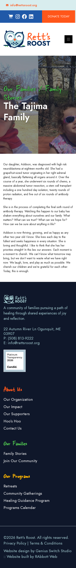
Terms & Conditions (46, 543)
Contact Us (13, 428)
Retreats (10, 486)
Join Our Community (20, 461)
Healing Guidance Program (26, 500)
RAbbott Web (46, 556)
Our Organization (18, 399)
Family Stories (15, 453)
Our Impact (13, 406)
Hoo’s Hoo (12, 421)
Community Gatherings (23, 493)
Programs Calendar (20, 507)
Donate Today (58, 16)
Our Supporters (17, 414)
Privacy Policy (15, 543)
